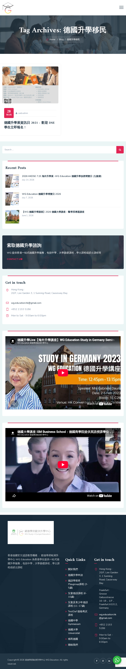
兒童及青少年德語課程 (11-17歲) (78, 604)
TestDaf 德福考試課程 (77, 613)
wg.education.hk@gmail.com (26, 303)
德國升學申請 (75, 575)
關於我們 (73, 569)
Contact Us (14, 259)
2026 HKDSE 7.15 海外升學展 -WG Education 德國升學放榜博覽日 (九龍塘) (62, 176)
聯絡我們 (73, 645)
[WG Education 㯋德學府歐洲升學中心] (8, 7)
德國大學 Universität (74, 631)
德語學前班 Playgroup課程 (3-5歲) (78, 584)
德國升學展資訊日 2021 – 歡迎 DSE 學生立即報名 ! (29, 125)
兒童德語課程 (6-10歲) (77, 595)
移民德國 (73, 639)
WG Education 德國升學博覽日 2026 (41, 194)
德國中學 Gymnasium (74, 622)
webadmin (23, 113)
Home (52, 39)
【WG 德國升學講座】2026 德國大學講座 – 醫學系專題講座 (53, 211)
